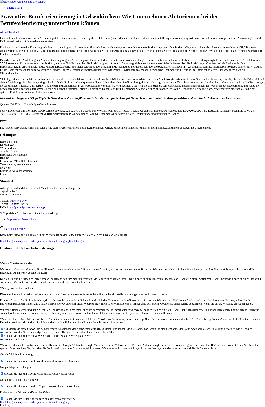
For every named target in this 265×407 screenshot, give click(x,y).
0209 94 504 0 (18, 200)
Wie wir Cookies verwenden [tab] (16, 263)
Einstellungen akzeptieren (14, 241)
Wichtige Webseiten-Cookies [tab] (16, 288)
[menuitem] (136, 7)
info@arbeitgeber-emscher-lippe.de (29, 207)
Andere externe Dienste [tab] (13, 339)
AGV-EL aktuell (9, 32)
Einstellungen (77, 241)
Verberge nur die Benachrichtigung (49, 241)
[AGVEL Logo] (22, 1)
